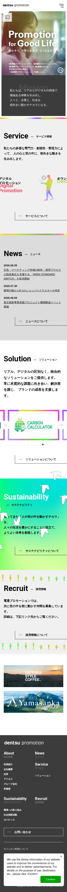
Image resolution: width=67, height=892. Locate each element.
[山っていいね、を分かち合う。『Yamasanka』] (33, 702)
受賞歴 (7, 789)
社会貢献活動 (10, 814)
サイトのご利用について (16, 849)
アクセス (8, 779)
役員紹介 (8, 764)
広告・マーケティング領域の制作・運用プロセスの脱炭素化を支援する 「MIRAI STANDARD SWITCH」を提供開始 (32, 274)
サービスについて (36, 216)
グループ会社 (10, 784)
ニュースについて (36, 321)
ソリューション (43, 775)
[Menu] (61, 5)
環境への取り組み (13, 810)
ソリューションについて (40, 459)
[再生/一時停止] (60, 70)
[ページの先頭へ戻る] (65, 712)
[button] (24, 444)
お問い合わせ (22, 832)
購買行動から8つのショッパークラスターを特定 (32, 290)
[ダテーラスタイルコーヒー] (33, 676)
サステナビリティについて (42, 550)
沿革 (6, 774)
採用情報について (36, 634)
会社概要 (8, 769)
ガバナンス (9, 820)
